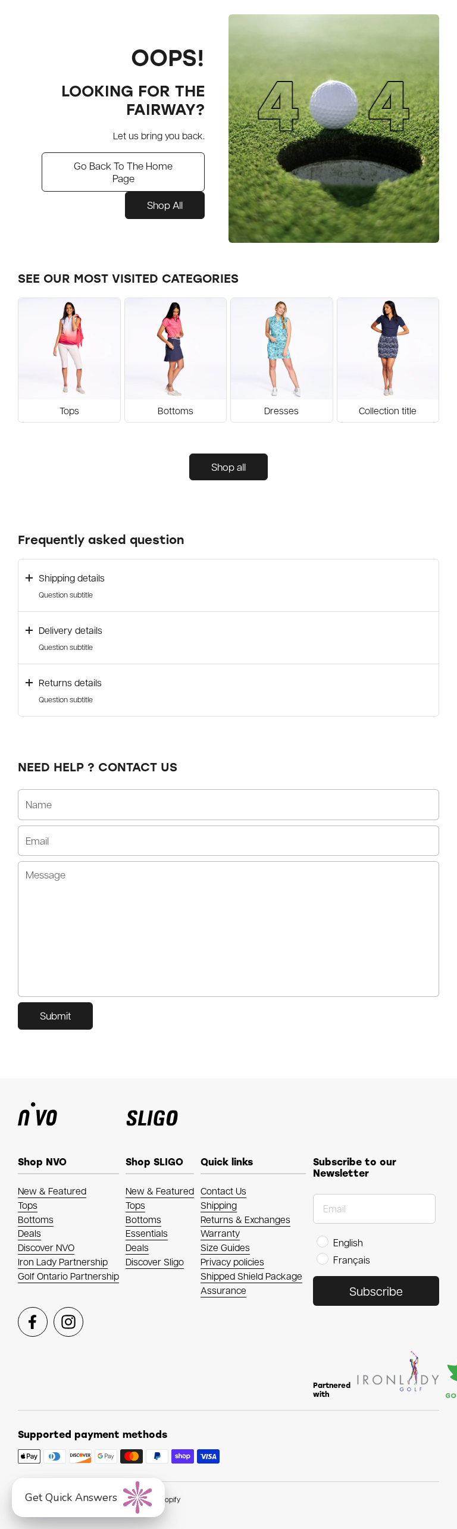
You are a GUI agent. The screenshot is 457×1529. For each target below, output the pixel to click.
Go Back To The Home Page (123, 172)
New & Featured (52, 1190)
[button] (228, 585)
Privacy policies (232, 1261)
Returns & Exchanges (245, 1219)
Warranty (220, 1233)
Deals (29, 1233)
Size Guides (225, 1247)
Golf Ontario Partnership (68, 1276)
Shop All (165, 204)
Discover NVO (46, 1247)
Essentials (147, 1233)
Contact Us (223, 1190)
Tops (27, 1205)
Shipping (219, 1205)
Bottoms (36, 1219)
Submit (55, 1015)
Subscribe (376, 1291)
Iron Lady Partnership (63, 1261)
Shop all (228, 466)
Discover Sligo (155, 1261)
